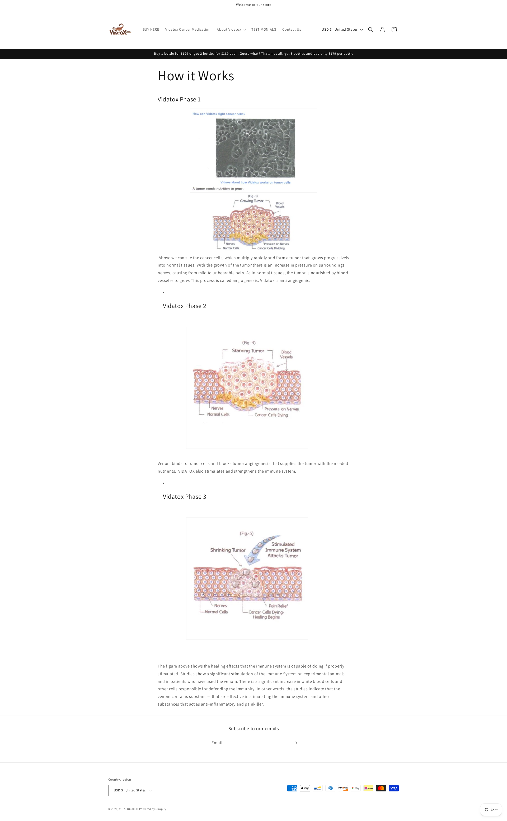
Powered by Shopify (152, 809)
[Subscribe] (295, 743)
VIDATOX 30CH (128, 809)
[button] (231, 29)
